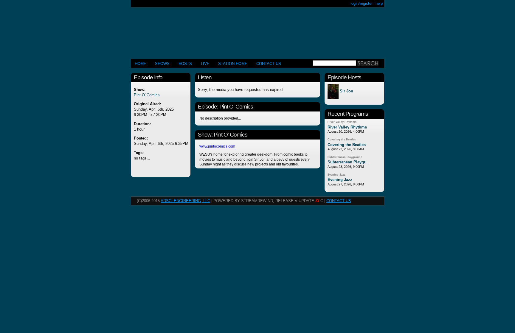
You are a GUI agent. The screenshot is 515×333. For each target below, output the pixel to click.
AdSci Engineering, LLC (185, 201)
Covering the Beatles (342, 139)
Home (140, 63)
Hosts (185, 63)
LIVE (205, 63)
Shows (162, 63)
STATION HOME (232, 63)
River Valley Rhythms (342, 121)
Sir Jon (346, 91)
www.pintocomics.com (217, 146)
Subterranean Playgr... (348, 162)
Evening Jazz (336, 174)
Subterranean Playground (345, 157)
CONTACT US (268, 63)
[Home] (257, 30)
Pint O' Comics (147, 95)
